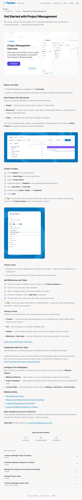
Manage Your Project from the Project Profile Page (25, 400)
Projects (17, 11)
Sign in (65, 3)
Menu (6, 9)
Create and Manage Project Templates (20, 403)
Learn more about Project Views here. (18, 342)
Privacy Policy (45, 496)
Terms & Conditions (33, 496)
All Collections (8, 11)
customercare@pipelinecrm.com (40, 423)
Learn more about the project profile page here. (22, 362)
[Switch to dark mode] (77, 3)
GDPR (53, 496)
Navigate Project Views (15, 396)
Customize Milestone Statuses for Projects (22, 407)
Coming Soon (57, 3)
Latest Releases (45, 3)
